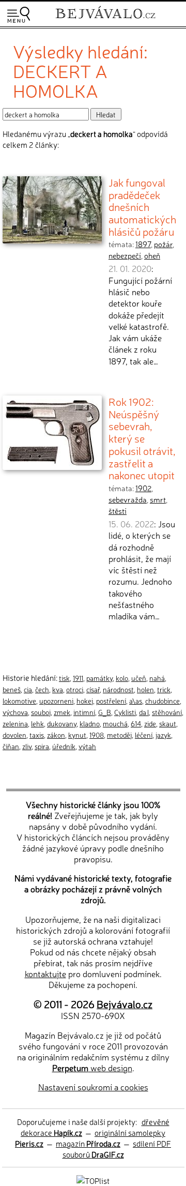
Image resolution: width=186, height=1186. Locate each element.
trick (164, 689)
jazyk (163, 734)
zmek (62, 712)
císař (93, 689)
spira (42, 746)
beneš (12, 689)
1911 (78, 677)
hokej (84, 700)
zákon (56, 734)
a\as (135, 700)
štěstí (118, 511)
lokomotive (19, 700)
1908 (96, 734)
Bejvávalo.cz (124, 1004)
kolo (122, 677)
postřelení (111, 700)
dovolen (14, 734)
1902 (143, 488)
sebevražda (128, 499)
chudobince (162, 700)
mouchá (115, 723)
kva (57, 689)
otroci (74, 689)
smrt (158, 499)
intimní (84, 712)
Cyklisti (125, 712)
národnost (118, 689)
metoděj (119, 734)
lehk (37, 723)
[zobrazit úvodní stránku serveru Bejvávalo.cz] (105, 19)
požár (163, 244)
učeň (138, 677)
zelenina (15, 723)
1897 (143, 244)
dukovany (61, 723)
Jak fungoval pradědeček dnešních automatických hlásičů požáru (142, 206)
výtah (87, 746)
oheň (152, 255)
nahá (157, 677)
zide (150, 723)
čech (42, 689)
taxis (36, 734)
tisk (64, 677)
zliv (27, 746)
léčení (143, 734)
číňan (11, 746)
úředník (63, 746)
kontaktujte (45, 973)
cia (28, 689)
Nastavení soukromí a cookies (93, 1086)
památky (99, 677)
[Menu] (18, 14)
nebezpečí (125, 255)
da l (144, 712)
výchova (15, 712)
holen (145, 689)
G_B (104, 712)
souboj (41, 712)
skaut (167, 723)
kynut (77, 734)
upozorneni (56, 700)
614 (136, 723)
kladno (90, 723)
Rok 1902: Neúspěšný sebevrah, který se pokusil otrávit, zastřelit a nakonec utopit (142, 438)
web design (92, 1067)
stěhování (167, 712)
